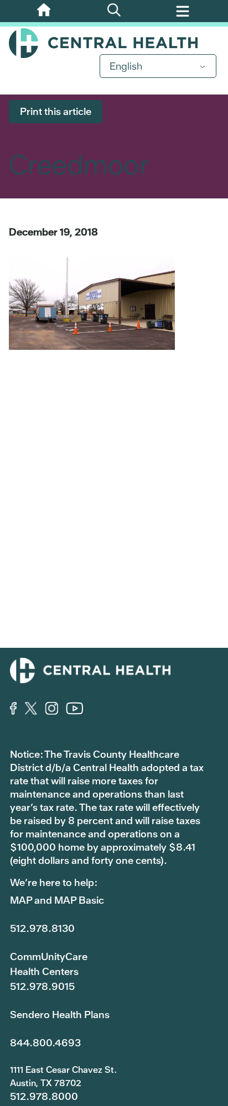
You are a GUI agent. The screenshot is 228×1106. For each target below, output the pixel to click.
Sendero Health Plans (60, 1014)
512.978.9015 (42, 986)
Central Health (114, 43)
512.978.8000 (44, 1096)
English (126, 66)
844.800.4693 (45, 1042)
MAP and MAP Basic (57, 900)
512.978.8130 (42, 928)
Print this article (55, 111)
